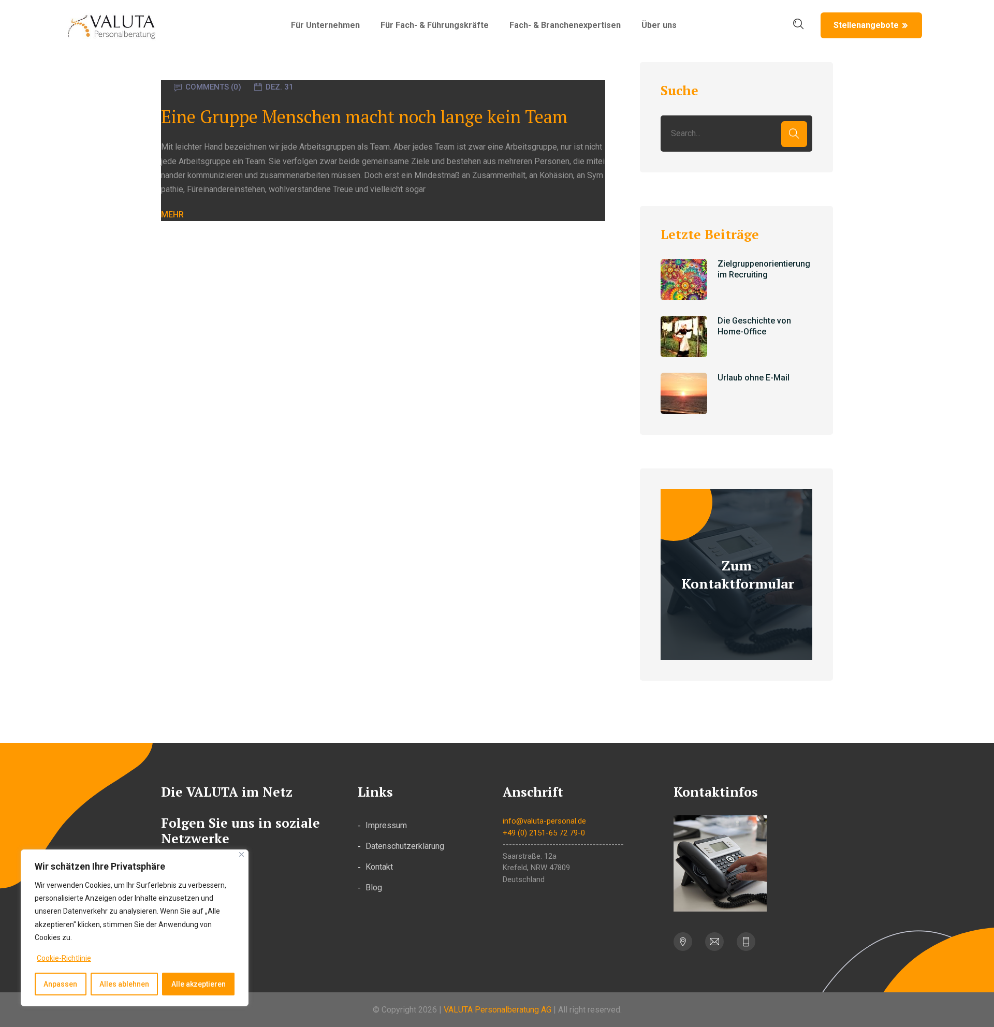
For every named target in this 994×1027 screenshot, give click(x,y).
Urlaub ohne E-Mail (754, 378)
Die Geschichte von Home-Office (754, 326)
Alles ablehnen (124, 984)
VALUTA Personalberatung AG (497, 1010)
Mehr (172, 214)
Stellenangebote (866, 25)
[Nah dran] (241, 854)
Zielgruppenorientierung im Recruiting (764, 269)
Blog (374, 887)
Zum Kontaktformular (737, 574)
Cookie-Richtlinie (64, 958)
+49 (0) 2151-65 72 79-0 (544, 833)
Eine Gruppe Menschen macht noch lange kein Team (364, 116)
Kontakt (379, 867)
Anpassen (60, 984)
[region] (134, 927)
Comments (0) (213, 87)
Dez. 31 (280, 87)
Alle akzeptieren (198, 984)
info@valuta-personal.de (544, 821)
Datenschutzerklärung (405, 846)
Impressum (386, 825)
